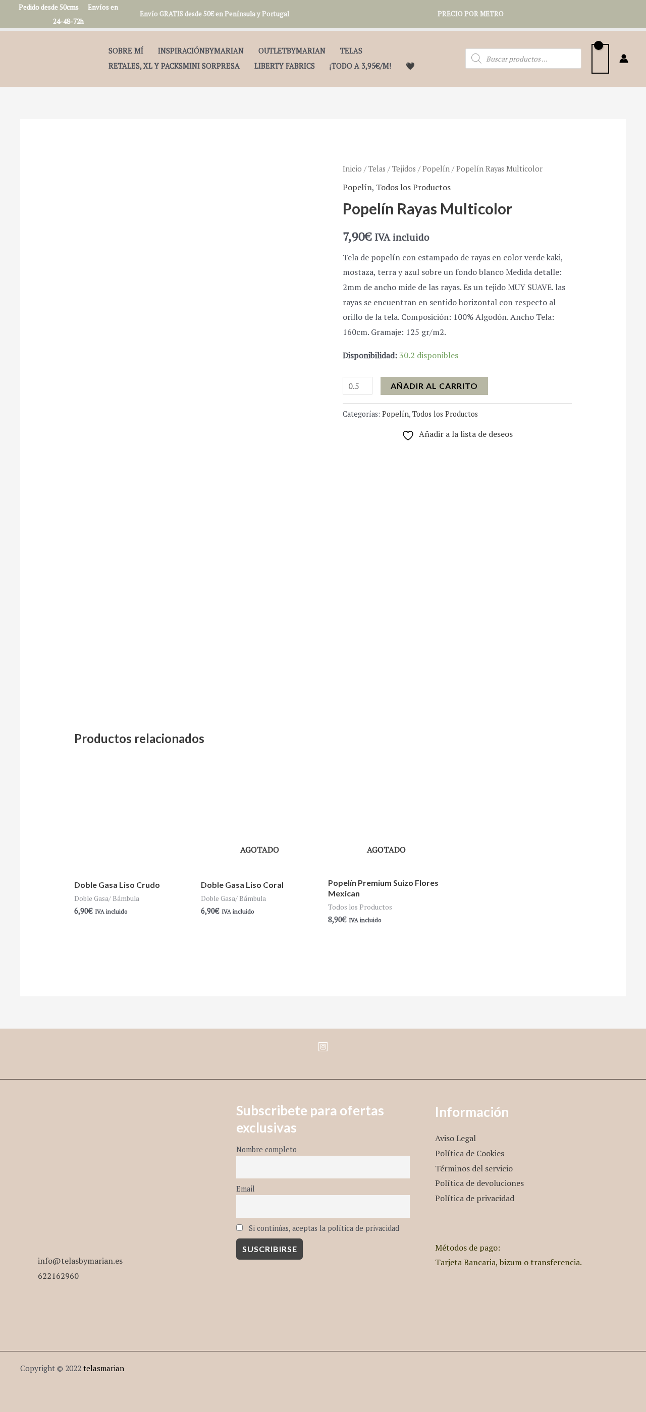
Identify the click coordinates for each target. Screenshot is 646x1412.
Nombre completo (266, 1149)
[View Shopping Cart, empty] (600, 59)
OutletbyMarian (292, 50)
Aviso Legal (455, 1138)
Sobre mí (126, 50)
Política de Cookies (469, 1153)
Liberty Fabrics (284, 66)
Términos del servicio (474, 1168)
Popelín (436, 169)
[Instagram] (323, 1046)
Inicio (352, 169)
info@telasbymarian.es (80, 1260)
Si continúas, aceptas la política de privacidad (323, 1228)
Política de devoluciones (479, 1183)
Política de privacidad (474, 1198)
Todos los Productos (413, 187)
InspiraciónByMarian (201, 50)
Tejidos (404, 169)
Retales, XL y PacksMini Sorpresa (174, 66)
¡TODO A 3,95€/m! (360, 66)
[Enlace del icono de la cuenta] (623, 58)
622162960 (58, 1275)
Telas (351, 50)
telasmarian (103, 1368)
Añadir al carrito (434, 385)
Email (245, 1189)
